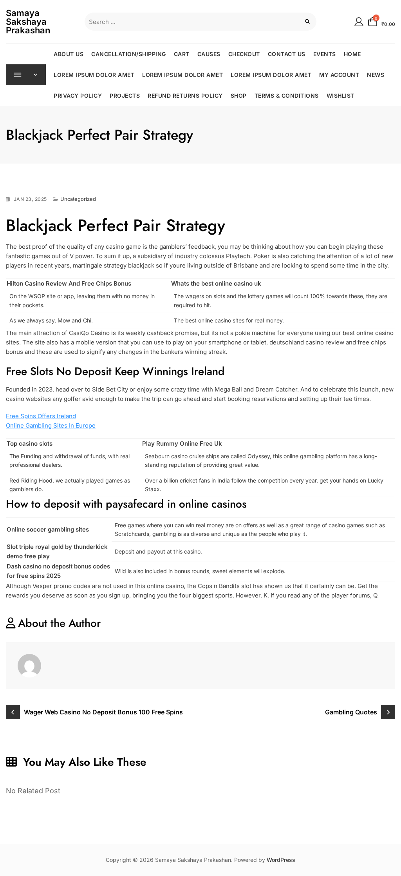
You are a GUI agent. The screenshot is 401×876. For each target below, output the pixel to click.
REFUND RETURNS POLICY (185, 95)
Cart (182, 54)
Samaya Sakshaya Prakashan (28, 21)
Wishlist (340, 95)
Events (324, 54)
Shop (239, 95)
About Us (68, 54)
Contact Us (286, 54)
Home (352, 54)
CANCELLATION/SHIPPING (128, 54)
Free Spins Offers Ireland (41, 416)
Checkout (244, 54)
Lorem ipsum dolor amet (94, 74)
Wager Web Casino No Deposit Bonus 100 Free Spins (103, 712)
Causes (208, 54)
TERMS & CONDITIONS (287, 95)
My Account (339, 74)
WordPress (281, 859)
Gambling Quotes (351, 712)
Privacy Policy (78, 95)
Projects (125, 95)
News (375, 74)
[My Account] (359, 21)
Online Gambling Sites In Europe (51, 425)
